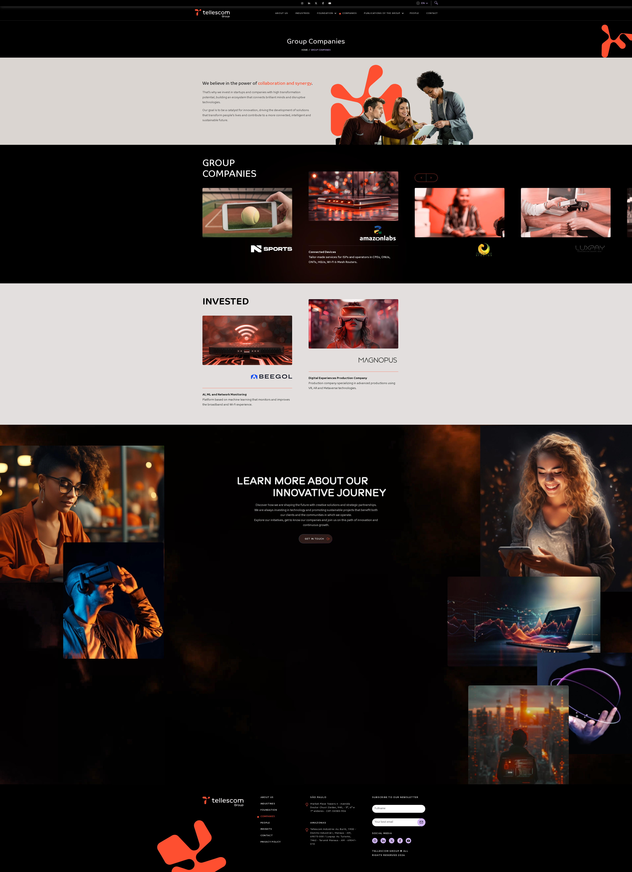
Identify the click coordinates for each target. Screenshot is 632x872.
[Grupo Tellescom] (212, 13)
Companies (349, 13)
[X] (316, 3)
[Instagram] (302, 3)
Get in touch (314, 538)
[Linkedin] (309, 3)
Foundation (325, 13)
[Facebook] (322, 3)
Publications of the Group (382, 13)
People (414, 13)
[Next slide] (432, 178)
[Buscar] (436, 3)
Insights (266, 829)
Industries (302, 13)
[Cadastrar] (421, 822)
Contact (432, 13)
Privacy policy (271, 842)
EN (423, 3)
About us (281, 13)
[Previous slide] (420, 178)
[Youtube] (329, 3)
